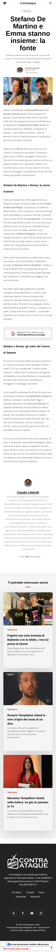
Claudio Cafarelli (32, 68)
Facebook (23, 557)
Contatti (30, 892)
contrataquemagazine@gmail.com (21, 927)
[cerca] (50, 3)
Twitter (31, 556)
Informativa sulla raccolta (16, 948)
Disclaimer (21, 896)
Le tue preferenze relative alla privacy (29, 944)
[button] (4, 3)
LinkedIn (37, 557)
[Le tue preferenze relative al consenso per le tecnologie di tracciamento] (51, 947)
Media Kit (35, 896)
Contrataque (28, 3)
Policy (41, 892)
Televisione (26, 11)
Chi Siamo (17, 892)
